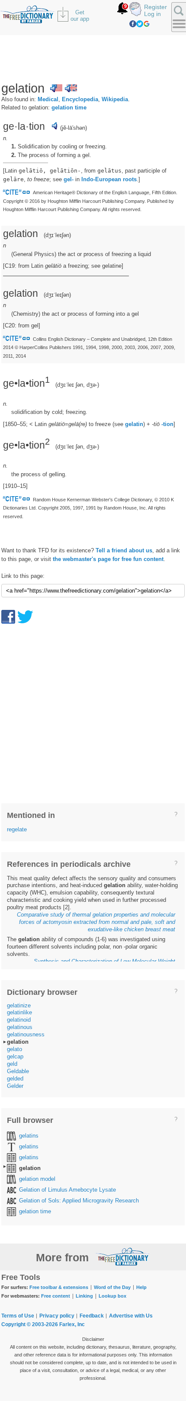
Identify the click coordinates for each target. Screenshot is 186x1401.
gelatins (28, 1135)
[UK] (71, 88)
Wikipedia (115, 99)
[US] (56, 88)
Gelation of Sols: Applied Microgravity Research (79, 1200)
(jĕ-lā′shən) (73, 128)
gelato (14, 1049)
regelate (17, 829)
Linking (84, 1295)
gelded (15, 1078)
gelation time (69, 107)
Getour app (80, 15)
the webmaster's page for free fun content (108, 559)
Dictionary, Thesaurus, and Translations (122, 1256)
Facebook (132, 23)
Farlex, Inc (72, 1324)
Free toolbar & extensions (58, 1287)
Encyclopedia (80, 99)
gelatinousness (26, 1034)
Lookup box (112, 1295)
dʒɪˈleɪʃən (57, 235)
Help (141, 1287)
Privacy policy (56, 1316)
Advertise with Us (131, 1316)
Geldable (18, 1071)
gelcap (15, 1056)
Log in (152, 14)
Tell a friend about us (124, 550)
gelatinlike (19, 1012)
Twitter (139, 23)
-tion (167, 424)
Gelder (15, 1086)
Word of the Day (112, 1287)
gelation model (37, 1179)
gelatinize (19, 1005)
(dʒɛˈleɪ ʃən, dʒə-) (77, 385)
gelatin (134, 424)
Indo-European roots (109, 179)
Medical (48, 99)
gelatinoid (19, 1019)
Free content (55, 1295)
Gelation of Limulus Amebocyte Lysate (67, 1189)
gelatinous (19, 1027)
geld (12, 1064)
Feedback (92, 1316)
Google (146, 23)
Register (155, 6)
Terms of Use (17, 1316)
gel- (69, 179)
